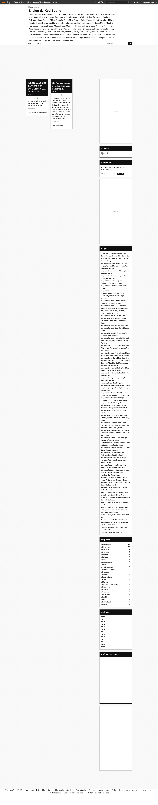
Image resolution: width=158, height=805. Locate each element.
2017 (103, 627)
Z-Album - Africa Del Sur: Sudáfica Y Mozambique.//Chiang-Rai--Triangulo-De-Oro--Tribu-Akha (114, 522)
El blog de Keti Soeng (44, 10)
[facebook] (95, 2)
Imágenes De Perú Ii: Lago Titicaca (113, 403)
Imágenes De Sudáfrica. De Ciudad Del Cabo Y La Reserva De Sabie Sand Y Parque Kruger (115, 432)
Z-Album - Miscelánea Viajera (111, 532)
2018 (103, 624)
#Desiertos (59, 125)
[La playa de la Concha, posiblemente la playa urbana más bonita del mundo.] (37, 98)
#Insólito (104, 555)
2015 (103, 632)
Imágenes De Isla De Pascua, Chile (113, 316)
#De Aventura (106, 594)
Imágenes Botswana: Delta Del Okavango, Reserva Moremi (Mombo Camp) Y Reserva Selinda (115, 266)
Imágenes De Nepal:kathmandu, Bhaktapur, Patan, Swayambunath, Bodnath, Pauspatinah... (115, 388)
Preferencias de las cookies (98, 793)
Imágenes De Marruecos (109, 365)
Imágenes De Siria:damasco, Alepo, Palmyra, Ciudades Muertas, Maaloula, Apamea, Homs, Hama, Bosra (115, 425)
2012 (103, 639)
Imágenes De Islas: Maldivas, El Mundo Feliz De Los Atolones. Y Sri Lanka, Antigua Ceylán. (115, 348)
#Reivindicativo (107, 602)
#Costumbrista (106, 544)
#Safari (104, 559)
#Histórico (105, 550)
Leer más (32, 108)
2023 (103, 617)
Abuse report (103, 790)
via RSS (106, 153)
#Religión (104, 557)
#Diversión (105, 574)
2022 (103, 619)
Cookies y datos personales (74, 793)
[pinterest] (102, 2)
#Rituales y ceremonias (109, 584)
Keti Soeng (21, 790)
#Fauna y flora (106, 577)
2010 (103, 644)
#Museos (104, 582)
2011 (103, 642)
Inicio (29, 43)
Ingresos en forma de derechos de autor (135, 790)
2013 (103, 637)
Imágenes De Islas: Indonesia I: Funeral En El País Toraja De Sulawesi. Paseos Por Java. (115, 340)
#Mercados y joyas (108, 569)
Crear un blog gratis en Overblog (61, 790)
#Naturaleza (105, 547)
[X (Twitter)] (98, 2)
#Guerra (104, 579)
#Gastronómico (42, 112)
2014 (103, 634)
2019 (103, 622)
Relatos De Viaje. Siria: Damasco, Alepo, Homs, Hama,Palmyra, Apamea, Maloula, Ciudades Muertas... (115, 510)
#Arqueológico (106, 562)
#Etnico (104, 564)
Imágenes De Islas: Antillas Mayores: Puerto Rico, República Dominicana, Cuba (114, 320)
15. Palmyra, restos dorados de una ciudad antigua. (61, 86)
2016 (103, 629)
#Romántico (105, 587)
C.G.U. (114, 790)
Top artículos (81, 790)
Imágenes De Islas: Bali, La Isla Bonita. (115, 326)
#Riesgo (104, 604)
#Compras (105, 592)
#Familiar (104, 597)
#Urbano (104, 589)
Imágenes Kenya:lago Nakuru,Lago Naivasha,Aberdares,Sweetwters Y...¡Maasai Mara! (114, 460)
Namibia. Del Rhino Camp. (110, 475)
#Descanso (105, 572)
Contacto (38, 43)
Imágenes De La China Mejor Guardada (115, 358)
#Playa (34, 112)
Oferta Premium (54, 793)
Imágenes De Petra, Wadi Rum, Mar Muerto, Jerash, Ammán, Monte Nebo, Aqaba (115, 418)
